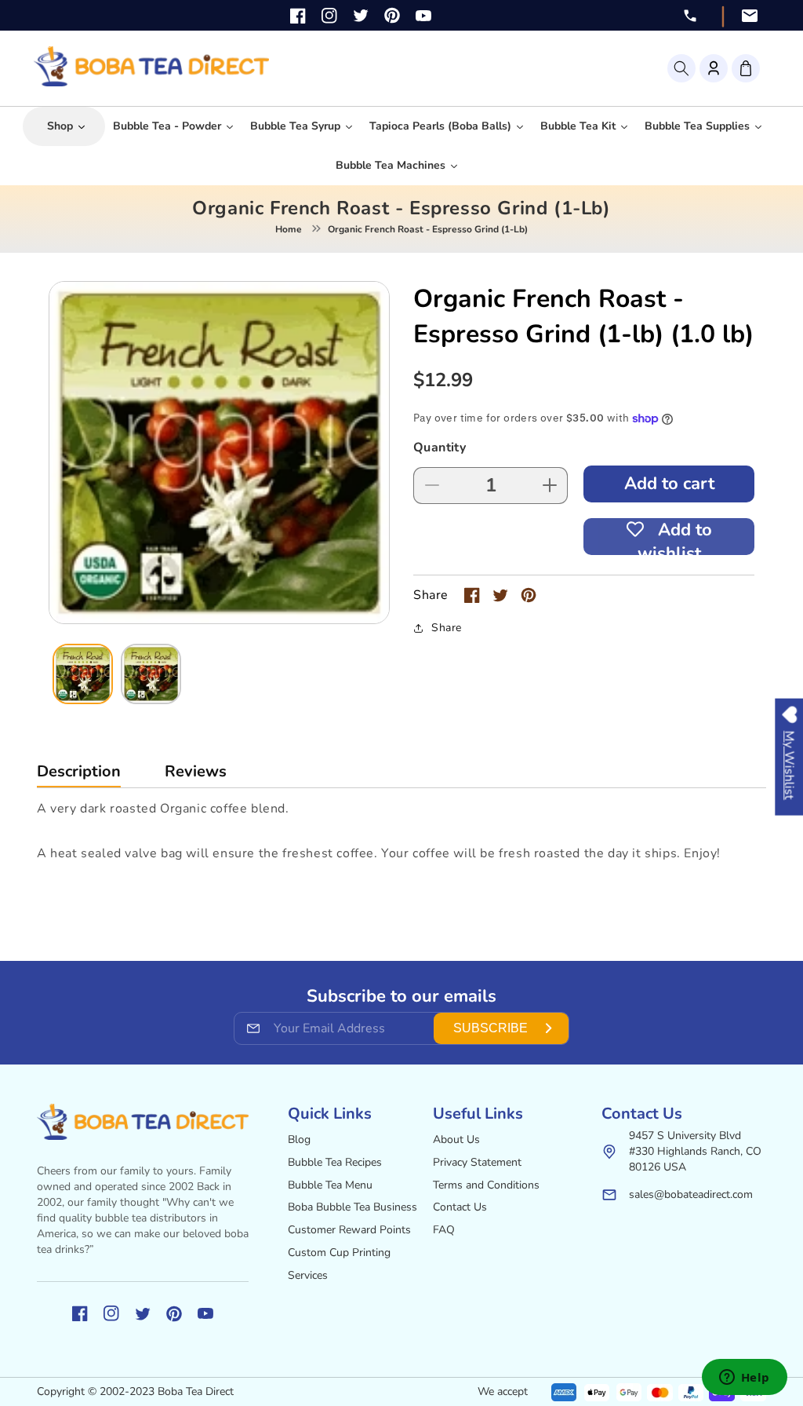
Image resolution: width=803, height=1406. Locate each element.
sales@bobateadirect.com (691, 1194)
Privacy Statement (477, 1162)
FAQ (444, 1229)
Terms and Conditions (486, 1185)
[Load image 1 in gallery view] (83, 674)
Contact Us (460, 1207)
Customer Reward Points (349, 1229)
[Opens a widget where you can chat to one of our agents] (744, 1378)
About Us (456, 1139)
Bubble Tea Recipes (335, 1162)
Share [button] (446, 627)
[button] (681, 68)
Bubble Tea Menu (330, 1185)
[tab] (79, 775)
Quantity (439, 447)
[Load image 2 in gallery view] (151, 674)
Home (288, 229)
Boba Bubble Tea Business (352, 1207)
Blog (299, 1139)
